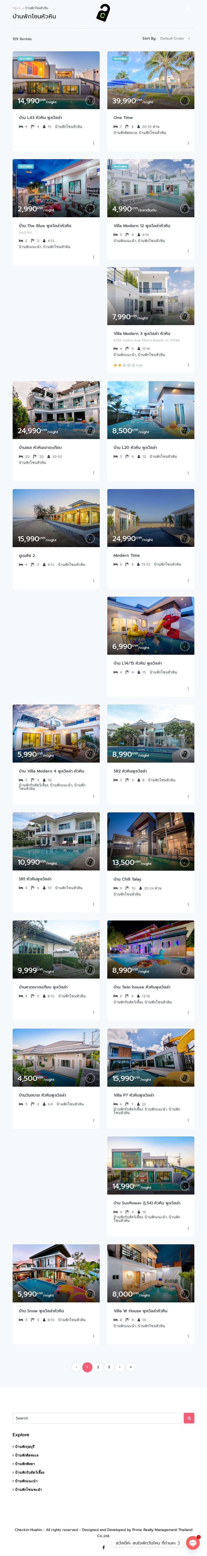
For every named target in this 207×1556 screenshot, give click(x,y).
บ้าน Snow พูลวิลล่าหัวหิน (41, 1311)
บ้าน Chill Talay (127, 879)
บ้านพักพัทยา (25, 1464)
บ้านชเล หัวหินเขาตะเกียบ (40, 448)
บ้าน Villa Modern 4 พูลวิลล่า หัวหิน (51, 771)
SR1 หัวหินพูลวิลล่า (35, 879)
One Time (123, 118)
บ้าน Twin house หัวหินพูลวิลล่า (142, 987)
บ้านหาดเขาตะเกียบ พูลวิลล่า (43, 987)
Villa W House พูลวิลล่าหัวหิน (140, 1311)
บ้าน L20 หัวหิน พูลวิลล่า (135, 448)
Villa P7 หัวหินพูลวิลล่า (134, 1095)
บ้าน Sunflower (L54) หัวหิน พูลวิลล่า (147, 1203)
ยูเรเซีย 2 (27, 556)
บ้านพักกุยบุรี (25, 1446)
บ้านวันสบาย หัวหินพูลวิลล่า (42, 1095)
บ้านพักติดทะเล (27, 1455)
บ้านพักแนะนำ (26, 1481)
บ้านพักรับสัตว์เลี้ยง (29, 1472)
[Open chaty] (193, 1543)
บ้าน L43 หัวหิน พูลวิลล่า (40, 118)
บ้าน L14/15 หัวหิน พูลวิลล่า (138, 663)
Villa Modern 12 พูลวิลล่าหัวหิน (142, 226)
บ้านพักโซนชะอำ (28, 1489)
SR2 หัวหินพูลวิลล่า (130, 771)
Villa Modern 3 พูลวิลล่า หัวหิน (142, 334)
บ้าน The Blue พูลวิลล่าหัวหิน (45, 226)
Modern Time (127, 555)
